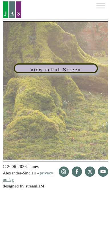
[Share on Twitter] (90, 172)
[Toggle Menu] (100, 5)
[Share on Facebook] (77, 172)
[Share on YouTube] (103, 172)
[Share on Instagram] (64, 172)
